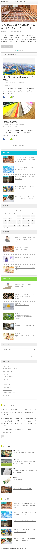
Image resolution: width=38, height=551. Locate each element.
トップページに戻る (19, 145)
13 (9, 220)
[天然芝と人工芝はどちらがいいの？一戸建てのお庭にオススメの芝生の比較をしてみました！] (8, 316)
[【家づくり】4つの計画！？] (8, 306)
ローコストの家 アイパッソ (9, 368)
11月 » (7, 227)
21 (14, 223)
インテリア (6, 374)
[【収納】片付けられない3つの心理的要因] (6, 453)
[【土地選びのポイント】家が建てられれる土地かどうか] (8, 286)
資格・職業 (14, 126)
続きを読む (7, 46)
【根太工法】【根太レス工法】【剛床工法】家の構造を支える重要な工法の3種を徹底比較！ (25, 159)
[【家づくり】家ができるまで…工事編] (6, 489)
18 (32, 220)
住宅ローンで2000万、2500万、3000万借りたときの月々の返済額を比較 (24, 197)
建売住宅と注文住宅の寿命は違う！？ (24, 258)
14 (14, 220)
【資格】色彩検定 (10, 122)
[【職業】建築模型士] (6, 480)
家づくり (6, 384)
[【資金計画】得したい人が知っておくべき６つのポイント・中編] (6, 471)
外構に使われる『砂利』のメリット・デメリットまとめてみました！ (24, 187)
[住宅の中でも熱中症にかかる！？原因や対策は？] (8, 269)
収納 (5, 382)
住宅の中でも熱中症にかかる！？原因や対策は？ (25, 268)
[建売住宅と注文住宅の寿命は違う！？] (8, 259)
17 (28, 220)
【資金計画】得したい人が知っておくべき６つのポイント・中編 (25, 471)
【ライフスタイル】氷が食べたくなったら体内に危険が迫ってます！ (24, 168)
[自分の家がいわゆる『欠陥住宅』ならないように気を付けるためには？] (19, 13)
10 (28, 218)
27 (9, 225)
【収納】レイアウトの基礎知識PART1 (24, 325)
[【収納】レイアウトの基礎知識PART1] (8, 326)
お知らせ (5, 366)
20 (9, 223)
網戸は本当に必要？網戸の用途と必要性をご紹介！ (24, 178)
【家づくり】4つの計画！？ (22, 305)
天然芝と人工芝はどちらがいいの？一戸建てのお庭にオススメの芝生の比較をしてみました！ (25, 316)
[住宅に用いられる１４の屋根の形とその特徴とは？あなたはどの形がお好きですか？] (6, 462)
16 (23, 220)
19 (5, 223)
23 (23, 223)
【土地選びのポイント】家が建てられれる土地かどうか (25, 285)
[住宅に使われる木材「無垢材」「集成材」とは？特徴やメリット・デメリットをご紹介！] (8, 296)
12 (5, 220)
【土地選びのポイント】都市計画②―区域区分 (18, 78)
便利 (5, 379)
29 (19, 225)
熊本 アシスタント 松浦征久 (16, 31)
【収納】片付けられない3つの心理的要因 (23, 452)
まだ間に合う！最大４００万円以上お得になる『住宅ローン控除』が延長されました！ (25, 239)
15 (19, 220)
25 (32, 223)
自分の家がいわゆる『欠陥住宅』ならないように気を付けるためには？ (18, 26)
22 (19, 223)
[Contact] (2, 436)
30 (23, 225)
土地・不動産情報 (7, 390)
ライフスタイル (7, 376)
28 (14, 225)
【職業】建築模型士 (18, 479)
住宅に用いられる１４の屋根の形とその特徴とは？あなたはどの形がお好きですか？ (25, 462)
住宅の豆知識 (8, 126)
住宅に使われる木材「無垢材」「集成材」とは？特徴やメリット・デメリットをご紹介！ (25, 296)
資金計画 (5, 395)
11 (32, 218)
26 (5, 225)
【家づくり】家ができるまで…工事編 (22, 489)
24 (28, 223)
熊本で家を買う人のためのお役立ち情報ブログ (13, 1)
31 (28, 225)
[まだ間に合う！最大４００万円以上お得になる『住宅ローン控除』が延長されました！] (8, 238)
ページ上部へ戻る (35, 548)
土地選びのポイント (9, 85)
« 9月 (4, 227)
